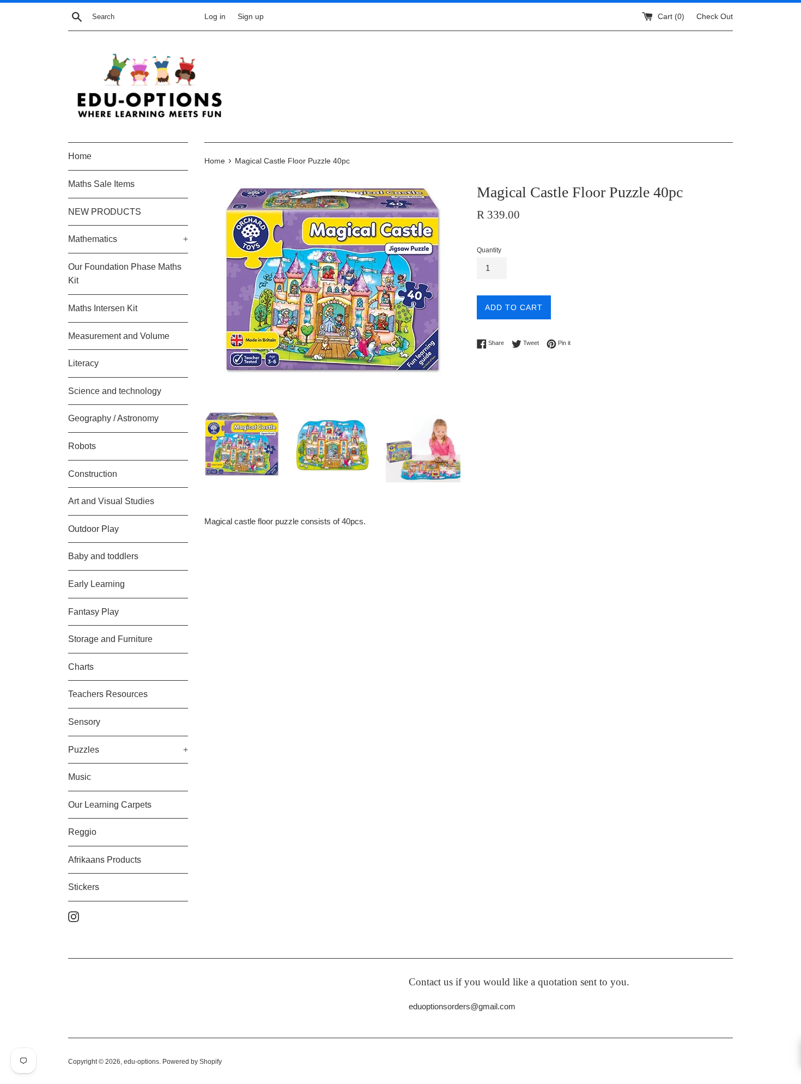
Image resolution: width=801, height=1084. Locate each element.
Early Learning (96, 584)
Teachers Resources (108, 694)
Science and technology (114, 391)
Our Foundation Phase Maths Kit (124, 274)
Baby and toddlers (103, 556)
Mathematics (128, 239)
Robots (82, 446)
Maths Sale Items (101, 184)
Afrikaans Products (104, 859)
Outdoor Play (93, 529)
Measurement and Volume (118, 336)
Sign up (251, 17)
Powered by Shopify (192, 1061)
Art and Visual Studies (111, 501)
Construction (92, 474)
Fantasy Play (93, 611)
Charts (81, 666)
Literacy (83, 363)
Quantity (489, 250)
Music (79, 777)
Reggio (82, 832)
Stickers (83, 887)
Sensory (84, 721)
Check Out (714, 17)
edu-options (141, 1061)
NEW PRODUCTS (104, 211)
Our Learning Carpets (109, 804)
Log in (215, 17)
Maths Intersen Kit (102, 308)
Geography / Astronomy (113, 418)
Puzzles (128, 749)
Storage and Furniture (110, 639)
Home (80, 156)
